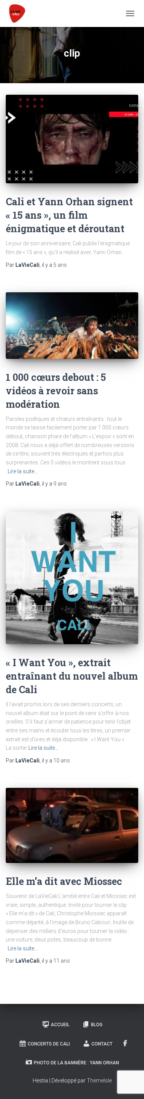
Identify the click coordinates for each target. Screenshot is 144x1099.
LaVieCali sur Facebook (125, 1043)
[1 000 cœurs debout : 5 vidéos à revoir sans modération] (72, 325)
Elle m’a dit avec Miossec (64, 881)
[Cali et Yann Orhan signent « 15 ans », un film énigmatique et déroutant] (72, 139)
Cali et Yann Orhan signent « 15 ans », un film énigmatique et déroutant (69, 215)
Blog (97, 1024)
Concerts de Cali (49, 1044)
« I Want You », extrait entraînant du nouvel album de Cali (72, 676)
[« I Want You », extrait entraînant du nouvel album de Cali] (72, 577)
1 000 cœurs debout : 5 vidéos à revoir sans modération (56, 390)
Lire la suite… (23, 471)
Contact (102, 1044)
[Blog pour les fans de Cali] (18, 13)
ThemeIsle (99, 1080)
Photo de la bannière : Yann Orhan (76, 1062)
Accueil (60, 1024)
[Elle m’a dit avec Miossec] (72, 825)
